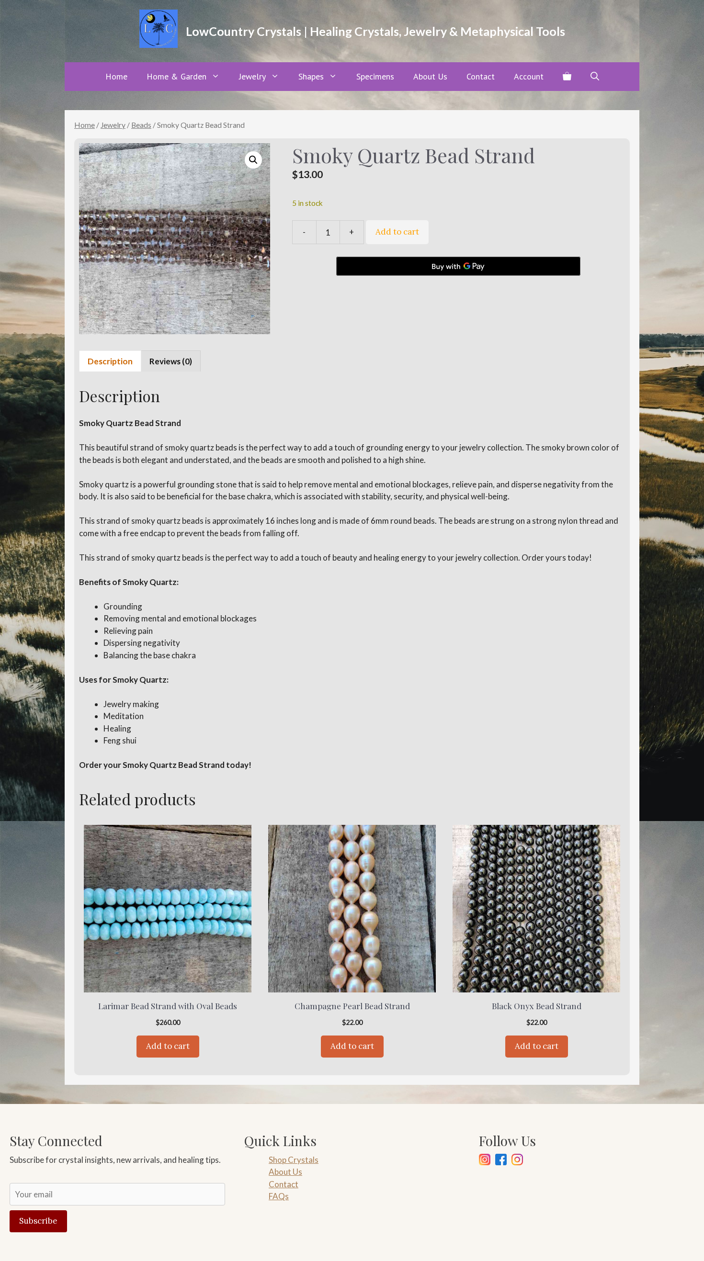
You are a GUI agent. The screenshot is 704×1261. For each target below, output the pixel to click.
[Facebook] (501, 1161)
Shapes (311, 76)
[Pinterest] (517, 1161)
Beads (141, 125)
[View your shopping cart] (567, 76)
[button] (595, 76)
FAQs (279, 1196)
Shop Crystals (293, 1160)
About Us (430, 76)
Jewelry (252, 76)
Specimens (375, 76)
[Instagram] (484, 1161)
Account (529, 76)
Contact (480, 76)
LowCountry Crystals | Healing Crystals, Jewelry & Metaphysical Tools (375, 31)
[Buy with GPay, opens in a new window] (458, 266)
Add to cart (397, 231)
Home (116, 76)
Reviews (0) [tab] (170, 361)
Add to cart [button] (168, 1046)
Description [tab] (110, 361)
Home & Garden (176, 76)
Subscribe (38, 1221)
